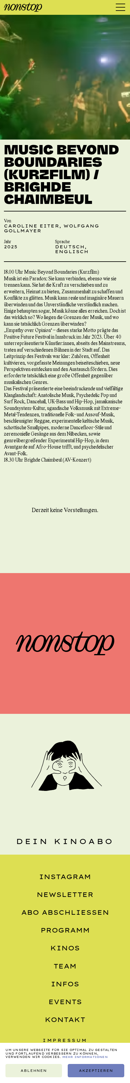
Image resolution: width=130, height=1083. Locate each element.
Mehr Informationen (85, 1057)
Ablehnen (34, 1070)
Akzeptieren (96, 1070)
